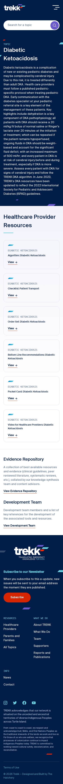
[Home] (15, 7)
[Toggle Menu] (55, 7)
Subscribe (17, 597)
